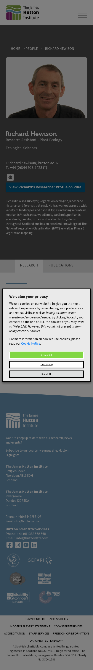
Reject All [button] (46, 374)
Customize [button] (47, 364)
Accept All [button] (46, 355)
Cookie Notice (30, 343)
